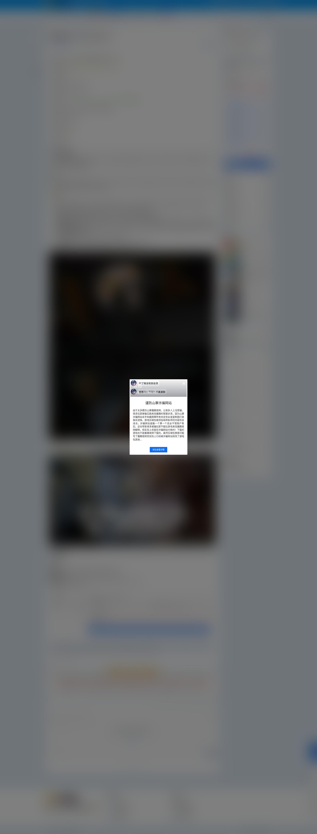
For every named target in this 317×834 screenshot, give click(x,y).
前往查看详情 (158, 449)
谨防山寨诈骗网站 (158, 403)
